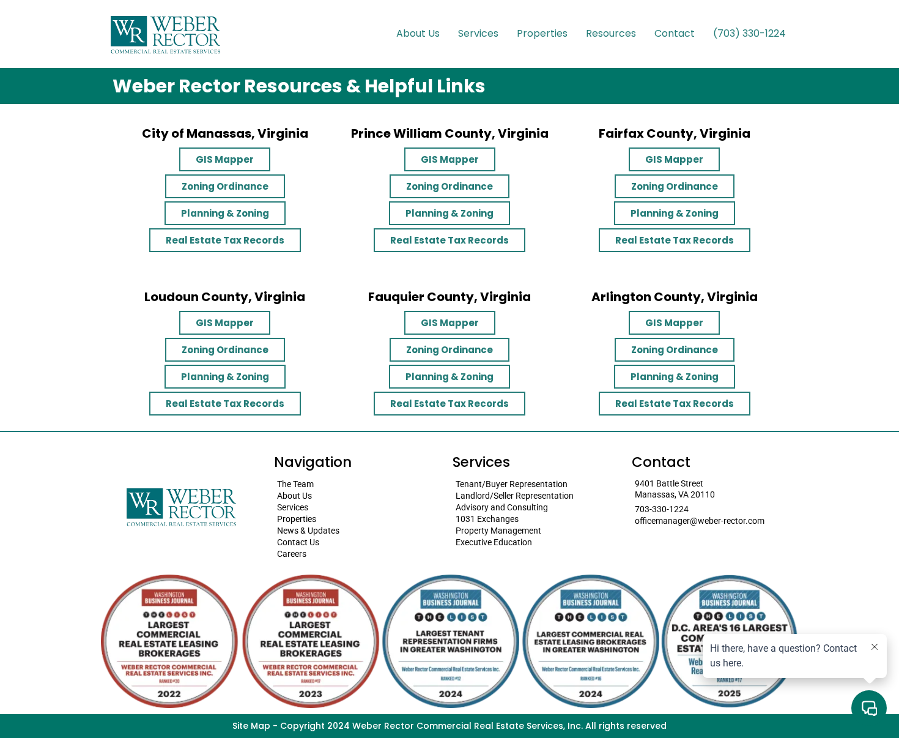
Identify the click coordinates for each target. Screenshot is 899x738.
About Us (418, 33)
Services (478, 33)
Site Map (251, 726)
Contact (674, 33)
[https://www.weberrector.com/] (165, 34)
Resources (611, 33)
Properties (542, 33)
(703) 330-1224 (749, 33)
